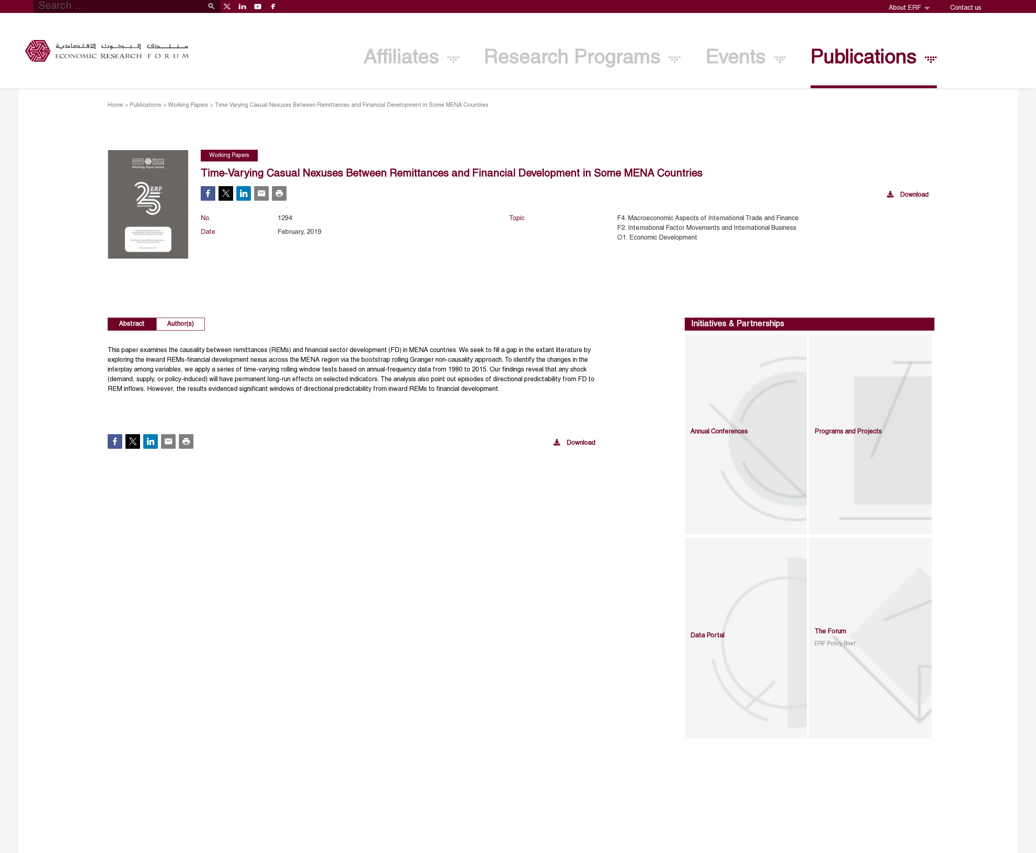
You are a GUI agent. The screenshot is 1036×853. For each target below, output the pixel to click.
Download (914, 195)
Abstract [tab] (131, 324)
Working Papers (188, 105)
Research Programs (575, 58)
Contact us (965, 8)
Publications (866, 58)
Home (115, 105)
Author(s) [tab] (180, 324)
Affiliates (404, 58)
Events (738, 58)
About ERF (906, 8)
